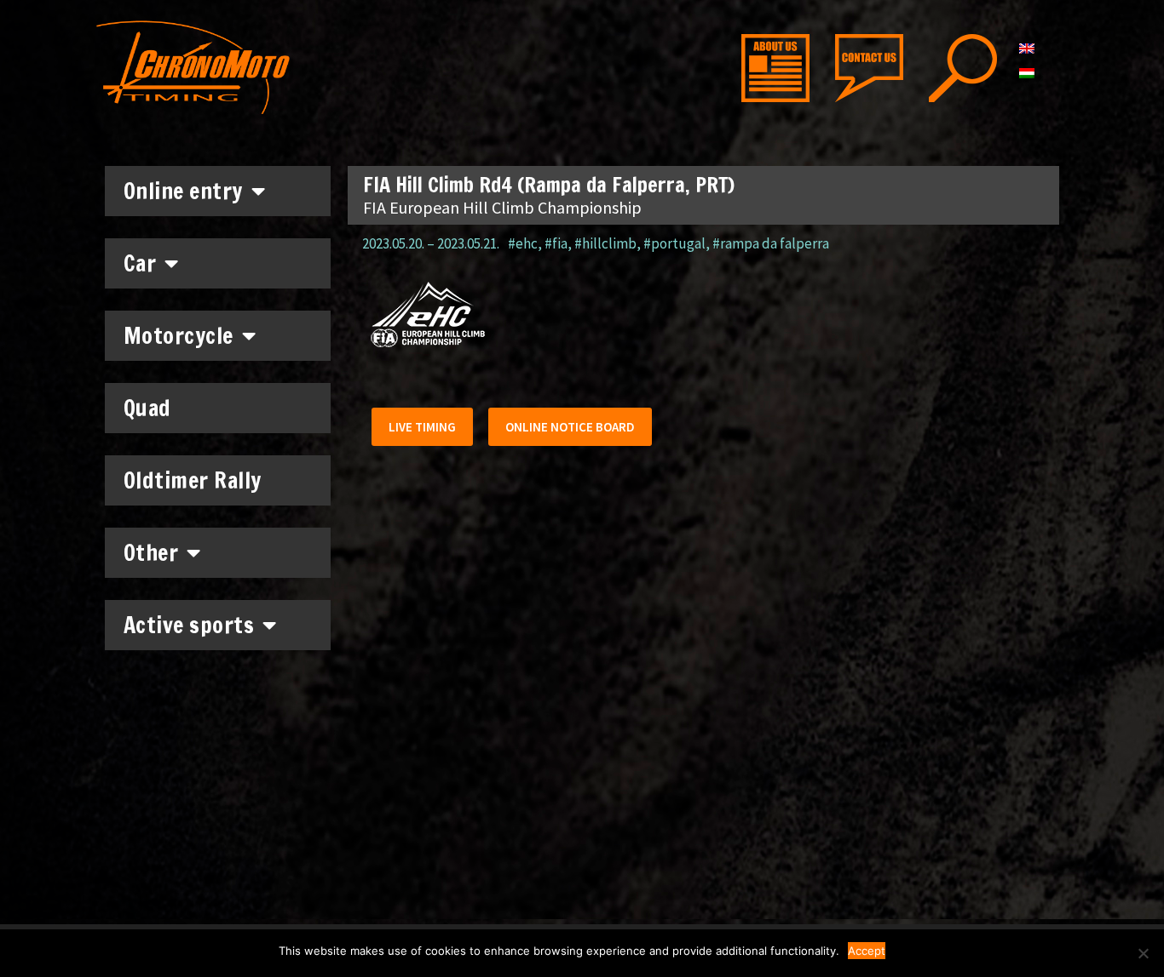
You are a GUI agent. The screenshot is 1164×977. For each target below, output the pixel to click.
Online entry (183, 191)
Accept (866, 950)
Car (140, 263)
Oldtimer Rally (193, 480)
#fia (556, 243)
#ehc (523, 243)
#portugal (674, 243)
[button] (422, 427)
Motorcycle (178, 335)
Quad (147, 408)
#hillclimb (605, 243)
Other (151, 552)
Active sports (189, 625)
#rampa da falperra (770, 243)
